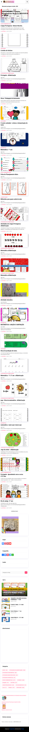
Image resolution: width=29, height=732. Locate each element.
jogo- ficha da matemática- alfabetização (13, 400)
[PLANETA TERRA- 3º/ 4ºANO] (6, 606)
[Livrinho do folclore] (14, 40)
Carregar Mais (14, 511)
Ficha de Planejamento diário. (9, 174)
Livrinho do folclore (6, 50)
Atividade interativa (6, 300)
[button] (1, 2)
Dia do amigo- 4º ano (7, 501)
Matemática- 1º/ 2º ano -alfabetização (12, 375)
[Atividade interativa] (14, 290)
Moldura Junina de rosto (7, 709)
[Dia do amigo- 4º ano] (14, 491)
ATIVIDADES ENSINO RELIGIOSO (10, 675)
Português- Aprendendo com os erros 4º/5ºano (12, 475)
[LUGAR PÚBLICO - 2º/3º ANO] (6, 619)
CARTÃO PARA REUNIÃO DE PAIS (12, 592)
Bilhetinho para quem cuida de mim (11, 199)
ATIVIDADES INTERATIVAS (9, 677)
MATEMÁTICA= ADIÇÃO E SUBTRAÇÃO (12, 324)
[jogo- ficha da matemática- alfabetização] (14, 390)
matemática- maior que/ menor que (11, 425)
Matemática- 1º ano (6, 150)
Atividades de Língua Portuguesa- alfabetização (11, 225)
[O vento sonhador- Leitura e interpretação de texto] (14, 113)
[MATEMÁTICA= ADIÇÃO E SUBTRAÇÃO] (14, 314)
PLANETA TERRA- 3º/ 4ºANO (17, 604)
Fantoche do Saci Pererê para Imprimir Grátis (11, 702)
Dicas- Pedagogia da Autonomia (10, 98)
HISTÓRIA (14, 682)
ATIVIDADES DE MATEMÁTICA (9, 672)
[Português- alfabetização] (14, 65)
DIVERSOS (20, 680)
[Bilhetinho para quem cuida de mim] (14, 189)
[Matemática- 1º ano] (14, 139)
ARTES (5, 670)
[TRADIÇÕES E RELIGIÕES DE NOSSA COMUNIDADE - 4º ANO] (6, 600)
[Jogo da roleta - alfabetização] (14, 439)
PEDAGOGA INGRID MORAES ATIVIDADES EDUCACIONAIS (14, 695)
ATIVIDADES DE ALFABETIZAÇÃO (17, 670)
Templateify (11, 728)
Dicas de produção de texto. (9, 351)
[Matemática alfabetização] (14, 240)
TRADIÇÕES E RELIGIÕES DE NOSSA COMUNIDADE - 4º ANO (19, 599)
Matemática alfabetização (8, 250)
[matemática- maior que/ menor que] (14, 415)
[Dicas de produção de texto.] (14, 340)
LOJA (4, 687)
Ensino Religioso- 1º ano (16, 611)
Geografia (5, 682)
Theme (22, 728)
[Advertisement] (14, 645)
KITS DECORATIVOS (21, 685)
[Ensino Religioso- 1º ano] (6, 613)
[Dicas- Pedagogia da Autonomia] (14, 90)
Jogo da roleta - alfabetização (9, 449)
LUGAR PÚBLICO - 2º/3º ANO (17, 617)
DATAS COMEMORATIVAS (9, 680)
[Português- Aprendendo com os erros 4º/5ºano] (14, 464)
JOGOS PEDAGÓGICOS (8, 685)
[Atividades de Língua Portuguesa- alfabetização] (14, 213)
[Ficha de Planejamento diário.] (14, 164)
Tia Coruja (4, 703)
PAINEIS (11, 687)
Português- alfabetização (8, 75)
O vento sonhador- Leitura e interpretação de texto (14, 124)
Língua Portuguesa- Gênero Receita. (11, 26)
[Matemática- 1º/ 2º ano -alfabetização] (14, 365)
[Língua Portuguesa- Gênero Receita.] (14, 15)
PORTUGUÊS (20, 687)
